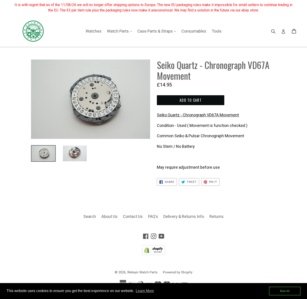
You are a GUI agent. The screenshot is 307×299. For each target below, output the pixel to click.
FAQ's (153, 216)
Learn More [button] (145, 291)
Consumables (193, 31)
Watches (94, 31)
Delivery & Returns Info (183, 216)
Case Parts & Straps (157, 31)
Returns (216, 216)
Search (89, 216)
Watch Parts (120, 31)
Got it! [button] (285, 291)
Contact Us (133, 216)
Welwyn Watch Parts (142, 272)
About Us (109, 216)
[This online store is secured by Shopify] (153, 253)
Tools (217, 31)
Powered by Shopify (177, 272)
